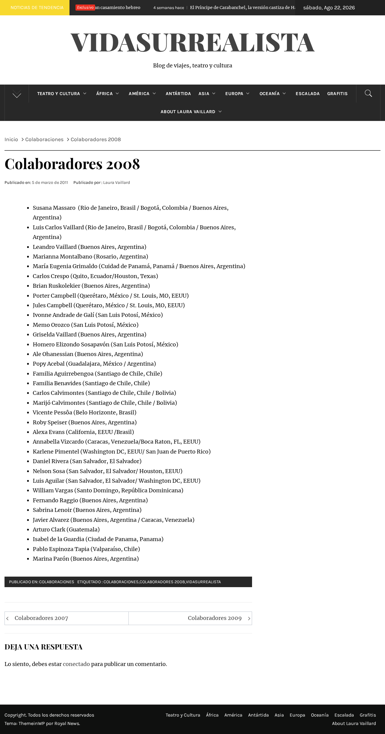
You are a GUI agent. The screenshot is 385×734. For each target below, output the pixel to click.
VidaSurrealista (192, 41)
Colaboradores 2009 (215, 618)
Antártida (178, 93)
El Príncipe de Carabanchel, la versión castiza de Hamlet (216, 7)
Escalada (308, 93)
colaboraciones (121, 581)
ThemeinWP (32, 723)
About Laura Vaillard (188, 111)
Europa (234, 93)
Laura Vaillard (116, 182)
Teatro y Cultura (58, 93)
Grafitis (337, 93)
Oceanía (270, 93)
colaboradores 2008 (162, 581)
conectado (76, 664)
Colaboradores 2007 (41, 618)
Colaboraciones (56, 581)
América (139, 93)
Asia (204, 93)
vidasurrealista (203, 581)
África (104, 93)
